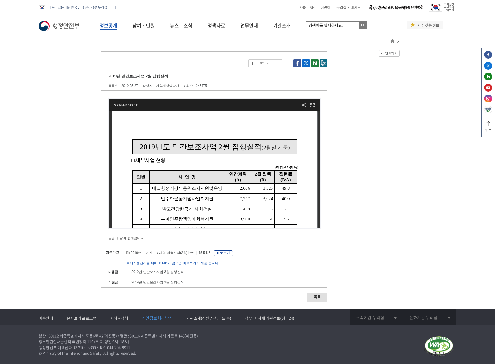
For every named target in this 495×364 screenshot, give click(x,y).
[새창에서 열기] (439, 346)
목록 (317, 297)
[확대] (252, 63)
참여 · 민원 (143, 25)
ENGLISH (307, 7)
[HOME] (392, 41)
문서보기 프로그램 (81, 318)
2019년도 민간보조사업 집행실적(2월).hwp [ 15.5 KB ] (172, 253)
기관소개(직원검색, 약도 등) (208, 318)
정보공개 (108, 25)
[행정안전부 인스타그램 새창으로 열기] (488, 100)
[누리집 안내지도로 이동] (452, 26)
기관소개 (282, 25)
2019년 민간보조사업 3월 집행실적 (157, 272)
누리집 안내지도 (348, 7)
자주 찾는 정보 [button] (428, 25)
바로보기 (223, 253)
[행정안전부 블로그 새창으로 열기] (488, 79)
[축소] (278, 63)
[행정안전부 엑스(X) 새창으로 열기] (488, 68)
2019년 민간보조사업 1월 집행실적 (157, 282)
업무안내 (249, 25)
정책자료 (216, 25)
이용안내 (46, 318)
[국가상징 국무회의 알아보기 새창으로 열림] (441, 10)
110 (90, 341)
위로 (488, 129)
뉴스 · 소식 (181, 25)
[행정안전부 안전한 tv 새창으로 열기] (488, 112)
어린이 (325, 7)
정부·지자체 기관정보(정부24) (269, 318)
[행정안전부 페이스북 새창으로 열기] (488, 57)
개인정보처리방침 (157, 318)
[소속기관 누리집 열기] (376, 317)
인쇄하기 (391, 53)
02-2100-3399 (84, 347)
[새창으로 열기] (297, 66)
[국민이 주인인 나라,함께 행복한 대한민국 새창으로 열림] (396, 10)
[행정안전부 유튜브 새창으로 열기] (488, 90)
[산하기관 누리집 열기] (429, 317)
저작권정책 (119, 318)
